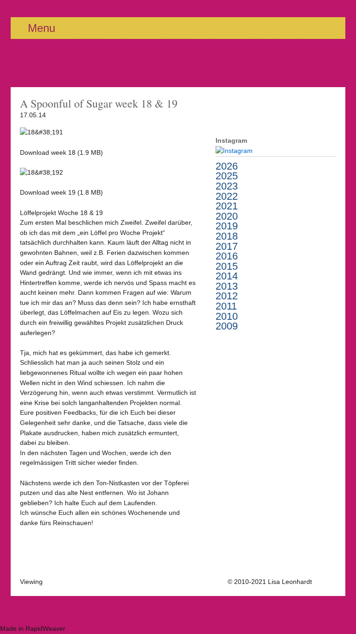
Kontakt (325, 581)
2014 (227, 276)
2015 (227, 266)
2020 (227, 216)
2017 (227, 246)
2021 (227, 206)
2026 (227, 166)
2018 (227, 236)
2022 (227, 196)
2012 (227, 296)
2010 (227, 316)
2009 (227, 326)
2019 (227, 226)
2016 (227, 256)
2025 (227, 176)
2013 (227, 286)
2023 (227, 186)
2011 (226, 306)
